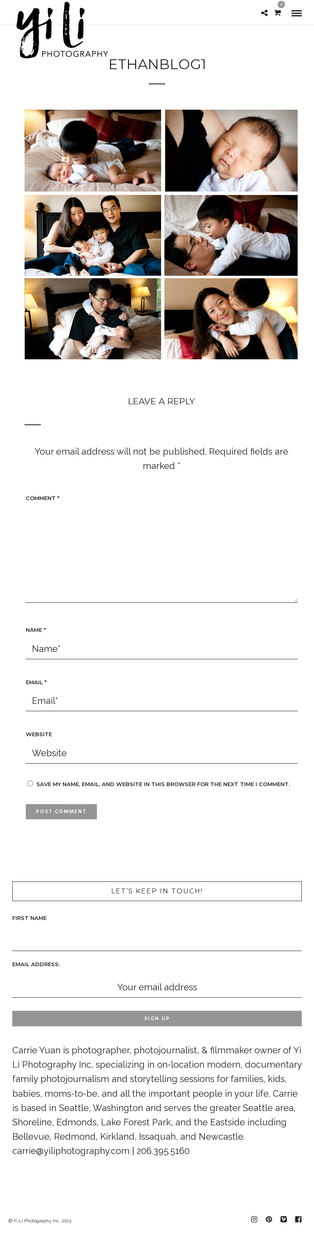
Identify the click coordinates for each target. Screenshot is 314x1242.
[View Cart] (277, 12)
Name (36, 630)
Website (39, 734)
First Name (29, 918)
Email (36, 682)
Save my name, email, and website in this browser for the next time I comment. (163, 784)
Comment (42, 498)
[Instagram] (254, 1219)
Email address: (36, 964)
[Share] (264, 12)
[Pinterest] (268, 1219)
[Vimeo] (283, 1219)
